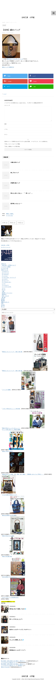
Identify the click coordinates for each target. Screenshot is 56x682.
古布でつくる (4, 269)
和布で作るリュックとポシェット (11, 428)
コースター (5, 279)
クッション (5, 276)
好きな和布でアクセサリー (9, 577)
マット (3, 288)
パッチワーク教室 (5, 266)
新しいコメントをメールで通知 (13, 144)
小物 (3, 291)
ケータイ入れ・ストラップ (9, 277)
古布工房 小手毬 (28, 17)
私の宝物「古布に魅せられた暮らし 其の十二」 (13, 661)
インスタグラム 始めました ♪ (8, 662)
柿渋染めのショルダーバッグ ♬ (17, 650)
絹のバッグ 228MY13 (8, 67)
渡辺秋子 (20, 665)
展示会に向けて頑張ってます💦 (17, 609)
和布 (12, 223)
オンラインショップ (5, 247)
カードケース (5, 273)
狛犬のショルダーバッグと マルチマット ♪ (20, 629)
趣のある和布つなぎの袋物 (9, 515)
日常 (2, 303)
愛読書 (3, 300)
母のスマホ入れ (5, 667)
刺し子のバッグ (15, 172)
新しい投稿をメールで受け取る (13, 146)
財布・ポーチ (5, 296)
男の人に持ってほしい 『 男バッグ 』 (22, 193)
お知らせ (3, 263)
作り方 (3, 289)
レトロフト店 (4, 268)
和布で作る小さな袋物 (8, 535)
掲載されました (5, 302)
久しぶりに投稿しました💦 (16, 639)
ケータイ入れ (9, 215)
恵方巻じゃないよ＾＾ (16, 203)
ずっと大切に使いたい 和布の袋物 (11, 429)
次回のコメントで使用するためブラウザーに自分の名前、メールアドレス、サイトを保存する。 (26, 141)
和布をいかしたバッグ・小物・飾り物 (12, 351)
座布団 (3, 299)
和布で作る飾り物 (7, 556)
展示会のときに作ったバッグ (15, 59)
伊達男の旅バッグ (15, 183)
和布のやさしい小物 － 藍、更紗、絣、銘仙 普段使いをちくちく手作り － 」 (23, 474)
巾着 (20, 223)
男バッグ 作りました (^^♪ (16, 619)
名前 (5, 124)
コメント (7, 105)
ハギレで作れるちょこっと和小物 (11, 408)
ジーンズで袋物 (6, 389)
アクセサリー (5, 271)
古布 (4, 223)
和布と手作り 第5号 (7, 451)
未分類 (3, 305)
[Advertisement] (28, 5)
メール (5, 129)
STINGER (42, 679)
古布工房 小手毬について (9, 265)
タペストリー (5, 280)
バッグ (5, 94)
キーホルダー (5, 274)
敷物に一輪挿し (10, 213)
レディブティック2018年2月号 (10, 597)
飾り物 (3, 297)
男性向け (4, 294)
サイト (5, 134)
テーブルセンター (6, 282)
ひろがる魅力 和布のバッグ (9, 494)
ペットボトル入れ (6, 286)
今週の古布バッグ (15, 162)
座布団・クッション (7, 292)
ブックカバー (5, 285)
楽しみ (3, 306)
